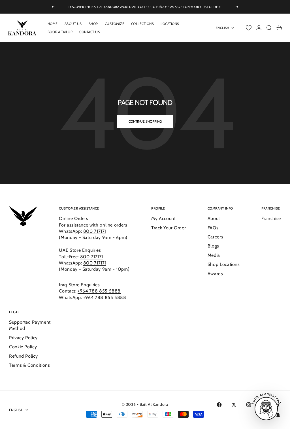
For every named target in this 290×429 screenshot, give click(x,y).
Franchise (271, 218)
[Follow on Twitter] (234, 404)
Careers (215, 237)
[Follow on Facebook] (219, 404)
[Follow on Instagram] (248, 404)
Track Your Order (168, 227)
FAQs (213, 227)
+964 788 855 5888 (99, 291)
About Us (73, 24)
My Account (163, 218)
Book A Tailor (60, 32)
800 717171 (94, 231)
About (214, 218)
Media (214, 255)
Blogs (213, 246)
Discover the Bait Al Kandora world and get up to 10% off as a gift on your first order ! (145, 7)
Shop (93, 24)
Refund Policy (23, 356)
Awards (215, 273)
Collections (142, 24)
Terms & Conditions (29, 365)
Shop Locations (224, 264)
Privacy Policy (23, 337)
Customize (114, 24)
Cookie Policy (23, 346)
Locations (170, 24)
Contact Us (89, 32)
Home (53, 24)
